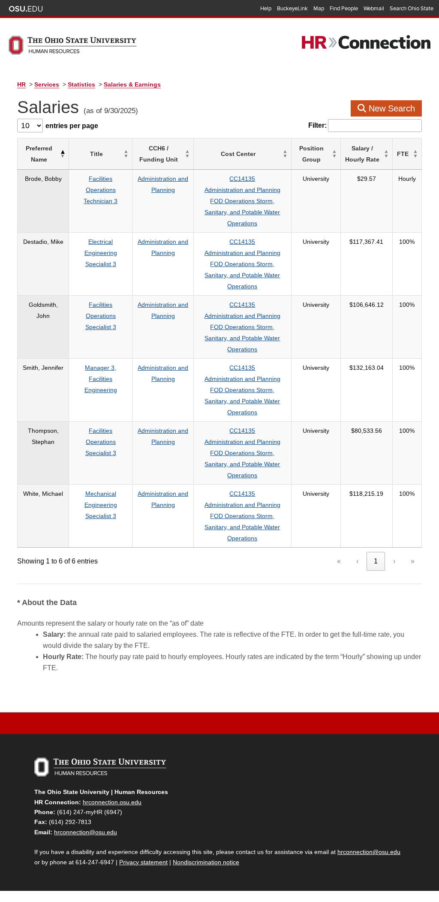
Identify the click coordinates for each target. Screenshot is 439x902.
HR (21, 84)
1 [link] (376, 561)
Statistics (81, 84)
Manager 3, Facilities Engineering (100, 378)
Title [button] (96, 153)
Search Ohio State (411, 8)
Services (46, 84)
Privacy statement (143, 862)
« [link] (339, 561)
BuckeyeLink (292, 8)
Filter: (317, 125)
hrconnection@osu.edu (85, 832)
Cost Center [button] (238, 153)
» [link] (413, 561)
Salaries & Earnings (132, 84)
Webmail (374, 8)
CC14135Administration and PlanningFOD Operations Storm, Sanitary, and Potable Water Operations (242, 201)
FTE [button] (403, 153)
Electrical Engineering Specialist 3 (100, 252)
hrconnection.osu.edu (112, 802)
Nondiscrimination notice (206, 862)
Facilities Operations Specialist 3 (100, 315)
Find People (344, 8)
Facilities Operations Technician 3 (100, 189)
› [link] (394, 561)
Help (265, 8)
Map (318, 8)
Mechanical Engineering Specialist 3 (100, 504)
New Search (390, 108)
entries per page (71, 125)
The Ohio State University (26, 9)
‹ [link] (357, 561)
